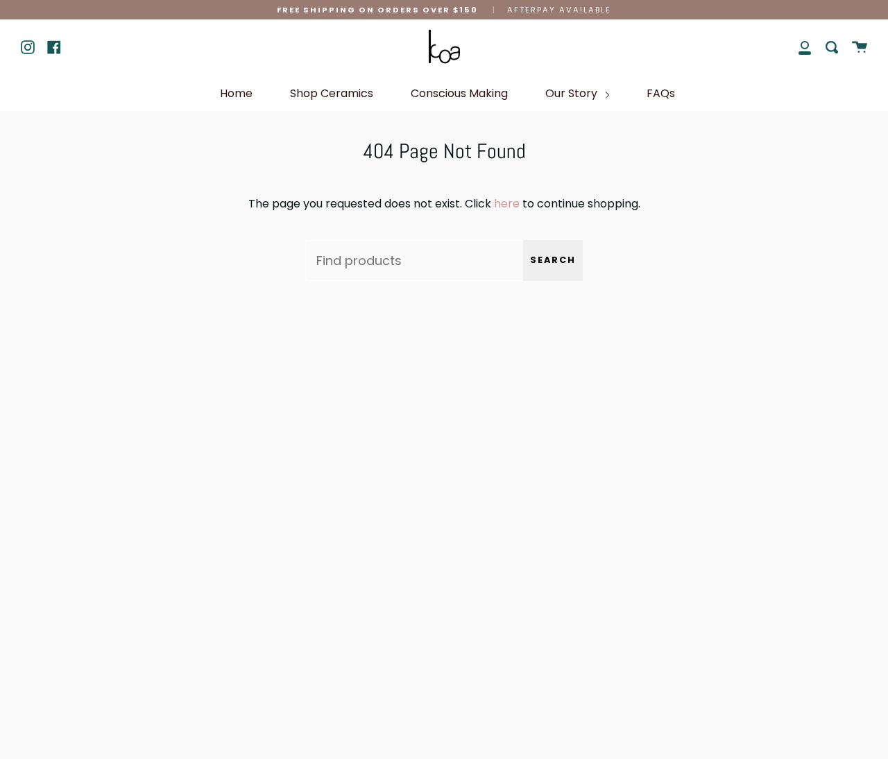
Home (236, 93)
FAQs (661, 93)
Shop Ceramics (331, 93)
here (507, 204)
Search (553, 260)
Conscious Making (459, 93)
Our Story (572, 93)
